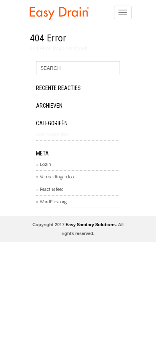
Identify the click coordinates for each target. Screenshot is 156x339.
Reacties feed (52, 189)
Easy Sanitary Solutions (91, 224)
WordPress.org (53, 201)
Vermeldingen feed (58, 177)
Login (45, 164)
